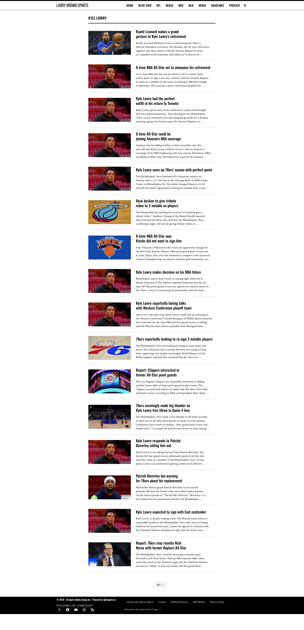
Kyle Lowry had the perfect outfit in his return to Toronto (157, 101)
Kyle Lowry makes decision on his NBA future (168, 272)
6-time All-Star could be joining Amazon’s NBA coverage (158, 136)
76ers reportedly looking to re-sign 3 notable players (174, 339)
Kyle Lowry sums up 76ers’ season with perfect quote (174, 169)
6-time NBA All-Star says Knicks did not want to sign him (159, 238)
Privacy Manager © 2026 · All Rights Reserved (74, 605)
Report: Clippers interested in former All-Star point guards (157, 372)
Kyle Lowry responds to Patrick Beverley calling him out (158, 443)
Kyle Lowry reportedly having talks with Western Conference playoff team (163, 305)
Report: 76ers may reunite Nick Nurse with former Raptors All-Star (161, 545)
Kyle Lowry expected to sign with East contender (171, 512)
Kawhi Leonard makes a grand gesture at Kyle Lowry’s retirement (161, 34)
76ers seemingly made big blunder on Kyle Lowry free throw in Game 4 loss (163, 408)
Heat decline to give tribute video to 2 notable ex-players (157, 203)
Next (159, 584)
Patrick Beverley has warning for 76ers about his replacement (159, 478)
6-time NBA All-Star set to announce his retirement (173, 67)
